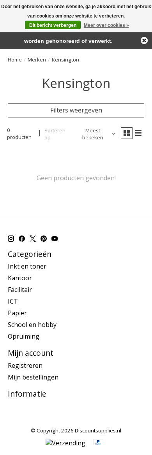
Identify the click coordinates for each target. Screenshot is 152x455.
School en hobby (32, 324)
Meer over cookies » (106, 25)
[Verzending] (65, 443)
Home (15, 59)
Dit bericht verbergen (52, 25)
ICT (13, 301)
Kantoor (20, 278)
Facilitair (20, 289)
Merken (37, 59)
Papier (17, 313)
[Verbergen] (144, 40)
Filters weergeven (76, 110)
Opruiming (23, 336)
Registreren (25, 365)
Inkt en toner (27, 266)
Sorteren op (54, 134)
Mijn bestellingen (33, 377)
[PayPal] (98, 443)
